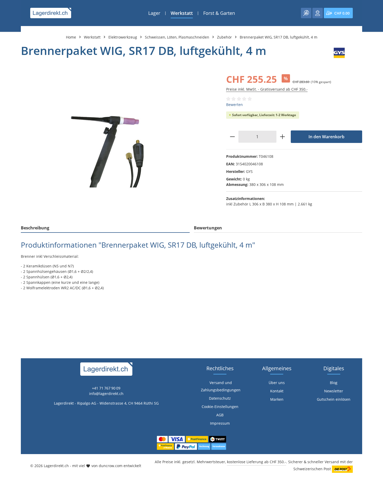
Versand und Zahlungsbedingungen (220, 386)
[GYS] (339, 53)
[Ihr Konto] (317, 13)
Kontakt (276, 390)
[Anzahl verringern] (232, 136)
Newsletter (333, 390)
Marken (276, 399)
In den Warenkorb (326, 137)
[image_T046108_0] (118, 145)
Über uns (277, 382)
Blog (333, 382)
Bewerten (234, 104)
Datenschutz (220, 398)
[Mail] (7, 322)
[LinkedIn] (7, 301)
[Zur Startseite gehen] (50, 13)
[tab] (105, 228)
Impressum (220, 423)
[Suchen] (306, 13)
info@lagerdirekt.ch (106, 393)
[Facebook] (7, 291)
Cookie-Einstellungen (220, 406)
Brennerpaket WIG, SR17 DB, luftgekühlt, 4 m (278, 37)
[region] (118, 145)
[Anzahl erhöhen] (282, 136)
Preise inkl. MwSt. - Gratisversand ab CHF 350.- (267, 89)
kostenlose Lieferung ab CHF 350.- (256, 461)
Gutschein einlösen (333, 399)
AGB (220, 414)
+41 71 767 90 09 (106, 388)
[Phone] (7, 311)
